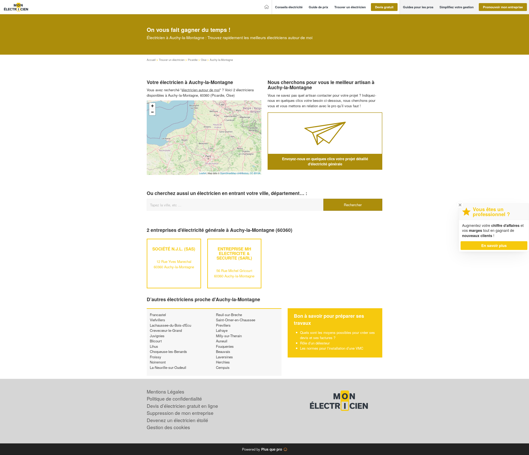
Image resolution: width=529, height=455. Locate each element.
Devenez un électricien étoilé (177, 420)
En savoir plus (494, 245)
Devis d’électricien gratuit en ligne (182, 405)
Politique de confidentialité (174, 398)
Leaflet (202, 173)
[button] (289, 7)
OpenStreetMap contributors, (235, 173)
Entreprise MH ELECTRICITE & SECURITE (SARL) (234, 253)
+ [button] (152, 105)
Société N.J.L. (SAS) (173, 249)
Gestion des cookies (168, 427)
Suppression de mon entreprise (180, 412)
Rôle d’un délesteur (315, 342)
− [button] (152, 112)
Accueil (151, 60)
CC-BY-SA (255, 173)
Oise (203, 60)
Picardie (193, 60)
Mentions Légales (165, 391)
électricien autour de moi (201, 89)
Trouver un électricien (172, 60)
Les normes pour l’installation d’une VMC (331, 348)
